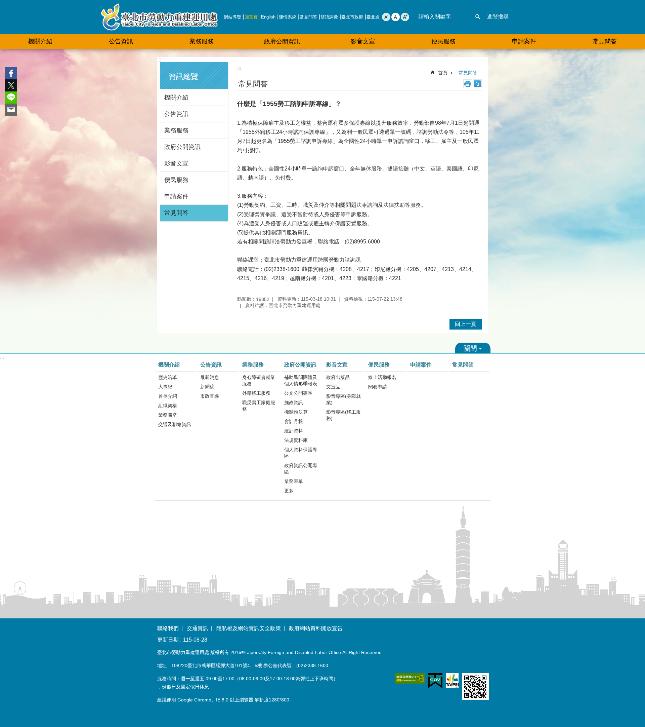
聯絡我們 (168, 628)
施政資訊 (293, 402)
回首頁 (251, 17)
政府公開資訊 (182, 147)
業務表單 (293, 481)
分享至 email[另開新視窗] (11, 110)
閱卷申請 (377, 386)
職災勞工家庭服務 (258, 406)
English (268, 17)
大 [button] (405, 17)
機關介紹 (176, 97)
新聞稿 (207, 386)
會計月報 (293, 421)
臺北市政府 (352, 17)
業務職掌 (167, 415)
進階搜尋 (498, 17)
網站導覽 (232, 17)
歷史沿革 (167, 377)
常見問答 (308, 17)
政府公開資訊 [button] (282, 41)
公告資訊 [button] (121, 41)
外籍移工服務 (256, 393)
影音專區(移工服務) (343, 415)
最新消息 (209, 377)
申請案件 (524, 41)
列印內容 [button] (467, 83)
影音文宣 (176, 163)
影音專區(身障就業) (343, 399)
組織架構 (167, 405)
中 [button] (395, 17)
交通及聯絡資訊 (174, 424)
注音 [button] (477, 83)
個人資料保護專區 (300, 453)
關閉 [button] (472, 348)
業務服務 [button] (201, 41)
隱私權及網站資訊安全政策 (248, 628)
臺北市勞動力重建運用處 (159, 17)
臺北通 (373, 17)
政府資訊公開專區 (300, 468)
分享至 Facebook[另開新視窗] (11, 73)
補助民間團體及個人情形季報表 (300, 380)
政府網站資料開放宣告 (316, 628)
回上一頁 (465, 324)
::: (159, 60)
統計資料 (293, 430)
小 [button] (386, 17)
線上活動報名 (382, 377)
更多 (289, 490)
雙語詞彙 (329, 17)
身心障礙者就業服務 (258, 380)
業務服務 (176, 130)
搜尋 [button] (477, 17)
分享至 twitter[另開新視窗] (11, 85)
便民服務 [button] (443, 41)
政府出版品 (338, 377)
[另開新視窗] (410, 678)
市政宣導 (209, 396)
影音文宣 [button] (363, 41)
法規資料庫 (296, 440)
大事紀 (165, 386)
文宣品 (333, 386)
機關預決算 (296, 412)
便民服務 (176, 180)
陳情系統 (287, 17)
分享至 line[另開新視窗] (11, 97)
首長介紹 (167, 396)
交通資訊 (197, 628)
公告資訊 (176, 114)
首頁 (442, 72)
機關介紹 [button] (40, 41)
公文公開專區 (298, 393)
